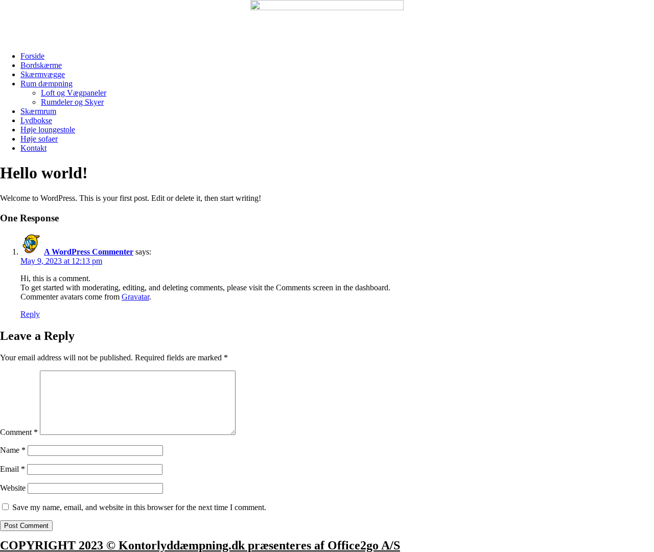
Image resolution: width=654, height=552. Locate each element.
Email (12, 469)
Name (13, 450)
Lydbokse (36, 120)
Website (13, 488)
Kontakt (33, 148)
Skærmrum (38, 111)
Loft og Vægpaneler (73, 92)
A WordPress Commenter (88, 251)
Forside (32, 56)
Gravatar (135, 296)
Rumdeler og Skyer (72, 102)
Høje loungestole (47, 129)
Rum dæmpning (46, 83)
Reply (30, 314)
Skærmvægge (42, 74)
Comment (19, 432)
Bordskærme (41, 65)
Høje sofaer (39, 138)
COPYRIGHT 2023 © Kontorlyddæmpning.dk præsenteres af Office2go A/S (200, 545)
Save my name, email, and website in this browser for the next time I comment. (139, 507)
